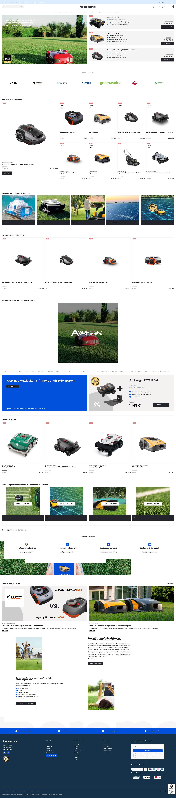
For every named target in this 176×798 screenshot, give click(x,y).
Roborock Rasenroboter (7, 162)
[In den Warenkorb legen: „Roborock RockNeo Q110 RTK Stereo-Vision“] (142, 107)
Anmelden (148, 750)
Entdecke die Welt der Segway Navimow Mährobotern (22, 626)
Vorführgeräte (103, 465)
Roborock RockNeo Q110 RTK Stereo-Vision (122, 50)
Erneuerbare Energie (95, 12)
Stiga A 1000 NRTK (93, 132)
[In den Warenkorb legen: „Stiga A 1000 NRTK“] (114, 107)
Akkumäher (120, 171)
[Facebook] (4, 752)
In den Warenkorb (166, 26)
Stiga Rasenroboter (93, 131)
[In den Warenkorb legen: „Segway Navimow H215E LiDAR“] (85, 147)
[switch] (171, 793)
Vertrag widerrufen (52, 755)
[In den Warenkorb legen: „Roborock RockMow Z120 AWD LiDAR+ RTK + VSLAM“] (171, 107)
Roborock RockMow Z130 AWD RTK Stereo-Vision (17, 282)
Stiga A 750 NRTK (113, 33)
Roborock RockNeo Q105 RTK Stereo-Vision (58, 282)
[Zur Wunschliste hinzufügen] (55, 104)
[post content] (30, 131)
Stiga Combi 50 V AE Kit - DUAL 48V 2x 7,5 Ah (129, 173)
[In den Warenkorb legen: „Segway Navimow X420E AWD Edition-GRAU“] (171, 147)
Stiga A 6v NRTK (93, 173)
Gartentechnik (69, 12)
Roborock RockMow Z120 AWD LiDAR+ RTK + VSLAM (159, 132)
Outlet (108, 12)
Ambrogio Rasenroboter (7, 465)
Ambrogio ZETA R (113, 17)
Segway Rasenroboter (64, 131)
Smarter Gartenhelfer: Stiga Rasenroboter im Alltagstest (110, 626)
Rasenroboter (56, 12)
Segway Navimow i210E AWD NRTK (142, 282)
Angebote (144, 222)
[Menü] (174, 784)
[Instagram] (8, 752)
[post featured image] (97, 23)
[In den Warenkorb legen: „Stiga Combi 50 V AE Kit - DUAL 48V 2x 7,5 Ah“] (142, 147)
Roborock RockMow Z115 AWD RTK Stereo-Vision (60, 467)
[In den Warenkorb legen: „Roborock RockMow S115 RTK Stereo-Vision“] (55, 107)
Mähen (124, 171)
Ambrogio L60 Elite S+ (9, 467)
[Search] (22, 6)
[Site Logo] (88, 7)
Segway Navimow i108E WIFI (67, 132)
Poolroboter (82, 12)
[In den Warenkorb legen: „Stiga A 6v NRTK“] (114, 147)
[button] (173, 332)
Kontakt (117, 12)
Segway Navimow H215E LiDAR (68, 173)
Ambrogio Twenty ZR (95, 467)
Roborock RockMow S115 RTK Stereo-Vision (18, 164)
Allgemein (12, 623)
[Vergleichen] (41, 246)
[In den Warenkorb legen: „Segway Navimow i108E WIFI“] (85, 107)
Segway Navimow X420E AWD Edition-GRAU (158, 173)
